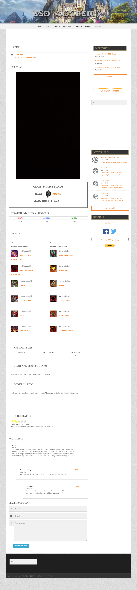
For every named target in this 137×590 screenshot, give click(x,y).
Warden (121, 175)
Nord (57, 194)
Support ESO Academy (110, 240)
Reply (76, 445)
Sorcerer (119, 162)
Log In (110, 223)
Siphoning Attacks (26, 255)
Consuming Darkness (66, 331)
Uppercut (62, 285)
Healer (121, 172)
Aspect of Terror (65, 315)
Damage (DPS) (18, 57)
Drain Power (63, 270)
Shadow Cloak (15, 274)
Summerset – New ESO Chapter (106, 54)
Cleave (22, 285)
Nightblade (31, 57)
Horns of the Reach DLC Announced (107, 61)
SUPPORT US (48, 576)
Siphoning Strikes (16, 259)
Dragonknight (114, 172)
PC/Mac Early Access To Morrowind (107, 68)
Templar (125, 162)
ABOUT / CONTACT (35, 576)
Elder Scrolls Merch (110, 90)
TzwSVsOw (105, 168)
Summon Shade (64, 300)
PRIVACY (25, 576)
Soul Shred (24, 331)
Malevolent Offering (66, 255)
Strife (22, 315)
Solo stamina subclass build (111, 157)
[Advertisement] (69, 36)
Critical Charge (25, 300)
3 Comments (18, 55)
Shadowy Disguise (26, 270)
